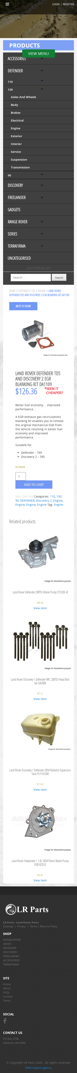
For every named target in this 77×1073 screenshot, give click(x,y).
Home (12, 291)
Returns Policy (48, 926)
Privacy (21, 926)
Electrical (17, 120)
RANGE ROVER (17, 221)
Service (16, 152)
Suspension (19, 160)
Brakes (16, 113)
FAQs (6, 992)
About (7, 988)
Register (68, 4)
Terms (33, 926)
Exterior (16, 136)
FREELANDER (17, 197)
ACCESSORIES (17, 58)
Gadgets (14, 209)
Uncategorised (19, 258)
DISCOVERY (15, 185)
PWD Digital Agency (38, 1068)
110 (10, 82)
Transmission (20, 167)
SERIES (12, 234)
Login (56, 4)
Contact (8, 996)
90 (9, 175)
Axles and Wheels (23, 97)
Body (14, 105)
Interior (16, 144)
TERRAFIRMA (16, 246)
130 (10, 90)
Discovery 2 (44, 500)
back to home (23, 306)
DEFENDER (15, 70)
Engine (15, 128)
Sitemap (8, 926)
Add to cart (34, 484)
